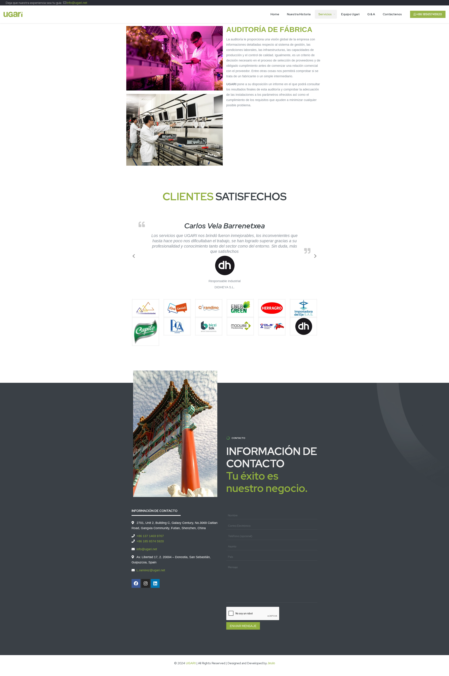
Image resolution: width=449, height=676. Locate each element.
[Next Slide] (315, 253)
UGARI (191, 657)
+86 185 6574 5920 (150, 535)
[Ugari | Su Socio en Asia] (13, 14)
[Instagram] (145, 577)
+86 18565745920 (429, 14)
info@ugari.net (77, 3)
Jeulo (271, 657)
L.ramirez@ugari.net (150, 564)
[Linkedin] (155, 577)
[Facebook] (136, 577)
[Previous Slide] (134, 253)
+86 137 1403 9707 (150, 530)
